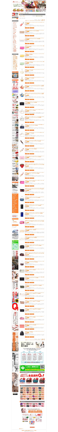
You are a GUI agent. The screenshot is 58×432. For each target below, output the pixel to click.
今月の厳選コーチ (15, 60)
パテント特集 (14, 67)
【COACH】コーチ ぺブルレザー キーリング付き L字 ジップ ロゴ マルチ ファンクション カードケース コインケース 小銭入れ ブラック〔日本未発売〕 (34, 309)
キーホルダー (14, 35)
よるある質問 (25, 430)
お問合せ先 (14, 212)
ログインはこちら (15, 222)
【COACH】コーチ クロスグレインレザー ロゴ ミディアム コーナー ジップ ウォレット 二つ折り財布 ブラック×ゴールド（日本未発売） (34, 102)
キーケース (14, 34)
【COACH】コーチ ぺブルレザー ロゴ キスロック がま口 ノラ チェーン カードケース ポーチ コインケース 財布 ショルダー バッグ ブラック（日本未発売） (34, 246)
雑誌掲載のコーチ (15, 61)
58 (41, 20)
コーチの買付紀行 (15, 203)
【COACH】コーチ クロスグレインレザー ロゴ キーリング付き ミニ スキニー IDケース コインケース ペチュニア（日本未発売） (34, 181)
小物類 (14, 33)
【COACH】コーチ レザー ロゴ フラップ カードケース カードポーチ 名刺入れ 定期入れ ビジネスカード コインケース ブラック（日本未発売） (34, 278)
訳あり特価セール (15, 62)
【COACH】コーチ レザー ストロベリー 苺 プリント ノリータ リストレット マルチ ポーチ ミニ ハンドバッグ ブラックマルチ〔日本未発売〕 (34, 262)
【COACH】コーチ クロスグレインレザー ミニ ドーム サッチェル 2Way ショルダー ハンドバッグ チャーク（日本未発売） (34, 133)
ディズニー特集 (15, 68)
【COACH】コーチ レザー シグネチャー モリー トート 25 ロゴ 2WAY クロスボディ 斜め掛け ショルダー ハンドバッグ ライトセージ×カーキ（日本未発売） (34, 117)
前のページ (26, 20)
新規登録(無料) (15, 221)
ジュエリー (14, 38)
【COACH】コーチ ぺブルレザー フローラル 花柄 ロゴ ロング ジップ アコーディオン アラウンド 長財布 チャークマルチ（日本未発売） (34, 238)
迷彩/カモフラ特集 (15, 66)
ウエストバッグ (15, 26)
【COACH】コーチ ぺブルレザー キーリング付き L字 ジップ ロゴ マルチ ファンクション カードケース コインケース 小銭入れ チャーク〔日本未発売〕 (34, 293)
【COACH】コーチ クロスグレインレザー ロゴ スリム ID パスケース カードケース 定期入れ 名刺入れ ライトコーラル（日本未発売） (34, 325)
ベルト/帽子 (14, 40)
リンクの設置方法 (15, 208)
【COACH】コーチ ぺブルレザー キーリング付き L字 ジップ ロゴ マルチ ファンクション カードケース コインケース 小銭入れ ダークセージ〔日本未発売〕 (34, 286)
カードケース (14, 31)
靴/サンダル (14, 42)
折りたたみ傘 (14, 41)
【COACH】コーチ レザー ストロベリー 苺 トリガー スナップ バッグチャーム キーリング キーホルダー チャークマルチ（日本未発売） (34, 149)
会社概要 (23, 430)
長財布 (14, 28)
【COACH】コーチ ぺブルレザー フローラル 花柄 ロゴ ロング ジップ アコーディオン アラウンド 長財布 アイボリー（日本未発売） (34, 230)
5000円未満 (14, 55)
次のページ (43, 20)
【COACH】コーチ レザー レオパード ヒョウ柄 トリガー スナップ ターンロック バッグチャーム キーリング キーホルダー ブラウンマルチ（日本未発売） (34, 141)
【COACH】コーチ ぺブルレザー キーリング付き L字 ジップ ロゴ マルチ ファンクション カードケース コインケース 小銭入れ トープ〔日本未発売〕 (34, 301)
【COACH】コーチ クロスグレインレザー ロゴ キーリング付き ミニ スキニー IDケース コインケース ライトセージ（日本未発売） (34, 270)
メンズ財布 (14, 46)
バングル (14, 39)
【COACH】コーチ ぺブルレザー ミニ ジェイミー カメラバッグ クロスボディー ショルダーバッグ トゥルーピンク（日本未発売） (34, 317)
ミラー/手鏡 (14, 32)
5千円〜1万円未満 (15, 56)
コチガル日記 (14, 195)
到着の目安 (14, 204)
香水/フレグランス (15, 48)
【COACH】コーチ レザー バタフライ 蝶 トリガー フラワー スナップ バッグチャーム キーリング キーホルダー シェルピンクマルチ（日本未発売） (34, 173)
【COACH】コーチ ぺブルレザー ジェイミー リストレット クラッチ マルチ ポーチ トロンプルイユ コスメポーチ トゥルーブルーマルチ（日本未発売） (34, 198)
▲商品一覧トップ (21, 428)
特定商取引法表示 (15, 194)
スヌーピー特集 (15, 69)
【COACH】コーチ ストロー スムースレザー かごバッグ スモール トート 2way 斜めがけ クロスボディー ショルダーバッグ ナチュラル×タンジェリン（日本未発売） (34, 86)
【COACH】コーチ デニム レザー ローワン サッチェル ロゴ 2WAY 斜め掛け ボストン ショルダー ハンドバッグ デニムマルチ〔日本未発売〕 (34, 125)
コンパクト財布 (15, 27)
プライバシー (32, 430)
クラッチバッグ (15, 25)
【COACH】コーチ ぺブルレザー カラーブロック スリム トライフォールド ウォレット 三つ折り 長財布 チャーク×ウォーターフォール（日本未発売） (34, 39)
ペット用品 (14, 49)
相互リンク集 (14, 207)
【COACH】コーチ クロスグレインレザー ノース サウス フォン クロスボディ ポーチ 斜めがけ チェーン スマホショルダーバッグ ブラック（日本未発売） (34, 205)
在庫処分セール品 (15, 63)
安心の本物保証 (14, 200)
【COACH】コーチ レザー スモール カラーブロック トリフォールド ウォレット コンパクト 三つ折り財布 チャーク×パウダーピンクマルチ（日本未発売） (34, 157)
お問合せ (35, 430)
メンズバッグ (14, 45)
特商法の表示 (29, 430)
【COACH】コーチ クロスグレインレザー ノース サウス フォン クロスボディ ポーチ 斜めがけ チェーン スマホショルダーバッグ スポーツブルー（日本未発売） (34, 213)
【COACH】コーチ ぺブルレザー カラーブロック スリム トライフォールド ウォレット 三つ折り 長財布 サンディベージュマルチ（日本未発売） (34, 31)
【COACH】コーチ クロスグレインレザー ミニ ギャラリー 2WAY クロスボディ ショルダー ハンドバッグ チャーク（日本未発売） (34, 110)
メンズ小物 (14, 47)
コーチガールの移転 (15, 199)
